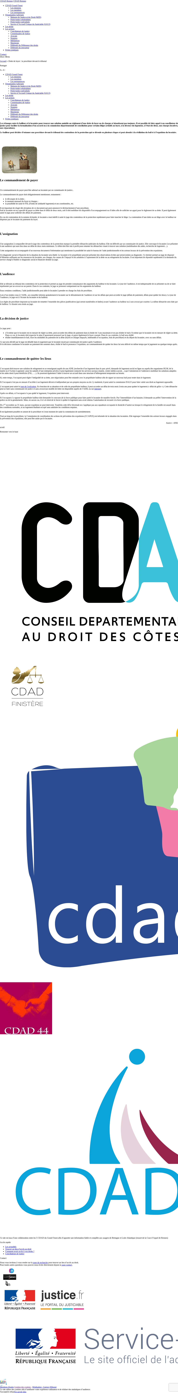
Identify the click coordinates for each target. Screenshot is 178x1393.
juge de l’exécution (28, 386)
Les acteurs (9, 29)
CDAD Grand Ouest (13, 5)
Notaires (13, 38)
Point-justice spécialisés (20, 22)
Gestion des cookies (22, 1387)
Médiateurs (15, 41)
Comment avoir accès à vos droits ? (19, 1251)
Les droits (9, 26)
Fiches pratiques (12, 50)
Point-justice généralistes (20, 19)
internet (97, 389)
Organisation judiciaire (14, 15)
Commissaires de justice (20, 33)
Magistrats (14, 43)
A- (1, 70)
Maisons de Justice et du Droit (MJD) (25, 17)
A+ (4, 70)
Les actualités (10, 1247)
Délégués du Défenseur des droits (24, 45)
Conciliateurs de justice (19, 31)
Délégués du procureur (19, 48)
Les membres (15, 10)
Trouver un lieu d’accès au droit (18, 1249)
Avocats (13, 36)
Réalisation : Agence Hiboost (44, 1387)
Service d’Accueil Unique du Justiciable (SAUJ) (30, 24)
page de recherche (40, 1262)
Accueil (3, 61)
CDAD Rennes (6, 1)
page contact (67, 1265)
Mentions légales (7, 1387)
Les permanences (17, 12)
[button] (89, 182)
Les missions (15, 8)
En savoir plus (20, 1392)
